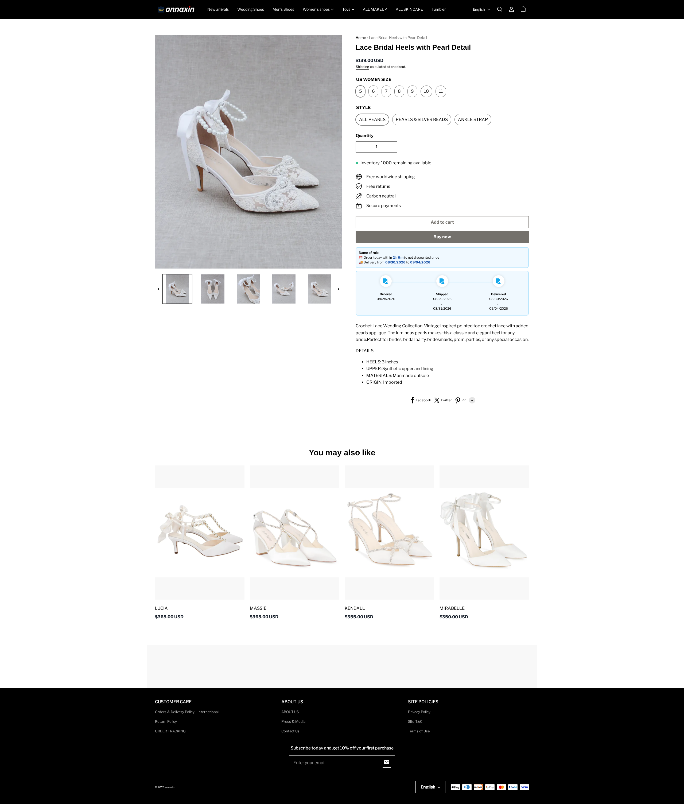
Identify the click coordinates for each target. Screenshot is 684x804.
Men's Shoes (283, 9)
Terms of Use (419, 731)
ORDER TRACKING (170, 731)
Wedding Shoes (250, 9)
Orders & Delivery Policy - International (187, 712)
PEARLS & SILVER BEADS (422, 119)
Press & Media (293, 721)
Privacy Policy (419, 712)
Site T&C (415, 721)
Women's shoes (316, 9)
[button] (500, 9)
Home (361, 37)
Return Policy (166, 721)
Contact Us (290, 731)
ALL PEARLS (372, 119)
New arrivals (218, 9)
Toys (346, 9)
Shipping (362, 67)
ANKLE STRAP (473, 119)
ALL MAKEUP (375, 9)
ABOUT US (290, 712)
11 (441, 91)
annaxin (169, 787)
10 (426, 91)
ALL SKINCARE (409, 9)
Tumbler (439, 9)
